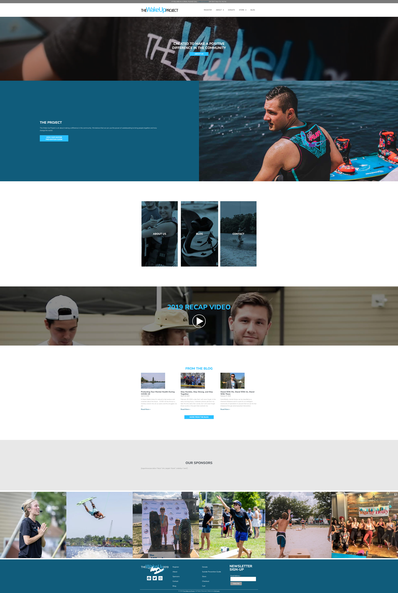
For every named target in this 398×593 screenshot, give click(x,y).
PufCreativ (217, 591)
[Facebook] (149, 578)
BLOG (199, 234)
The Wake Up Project (189, 591)
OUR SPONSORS (199, 463)
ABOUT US (159, 234)
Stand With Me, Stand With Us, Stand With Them (237, 393)
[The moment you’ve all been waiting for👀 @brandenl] (99, 525)
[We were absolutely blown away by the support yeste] (232, 525)
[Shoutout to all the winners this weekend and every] (166, 525)
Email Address (235, 576)
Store (241, 10)
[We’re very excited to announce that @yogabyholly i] (365, 525)
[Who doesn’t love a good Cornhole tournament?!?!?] (298, 525)
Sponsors (176, 576)
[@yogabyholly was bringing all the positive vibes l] (33, 525)
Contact (175, 581)
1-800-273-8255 (203, 2)
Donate (231, 10)
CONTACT (238, 234)
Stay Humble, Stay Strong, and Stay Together (197, 393)
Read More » (145, 409)
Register (208, 10)
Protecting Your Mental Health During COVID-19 (158, 393)
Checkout (205, 581)
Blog (253, 10)
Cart (203, 586)
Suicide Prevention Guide (211, 572)
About (219, 10)
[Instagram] (160, 578)
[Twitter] (155, 578)
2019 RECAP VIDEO (199, 307)
